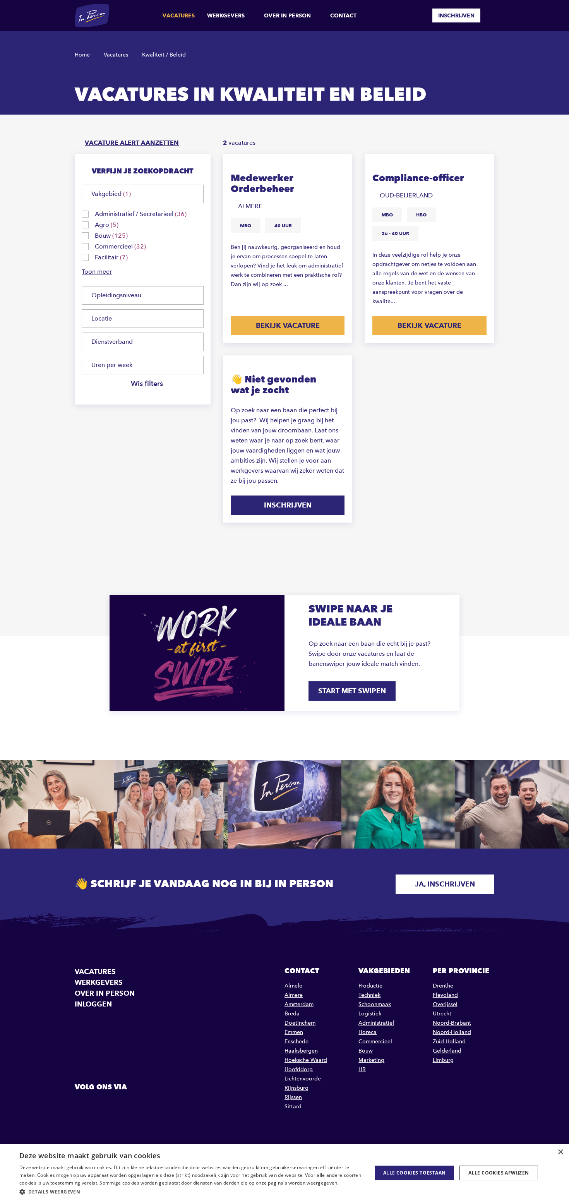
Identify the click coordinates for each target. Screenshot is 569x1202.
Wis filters (147, 384)
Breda (292, 1013)
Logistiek (369, 1013)
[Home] (92, 15)
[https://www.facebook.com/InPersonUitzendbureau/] (82, 1104)
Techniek (369, 995)
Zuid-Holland (449, 1041)
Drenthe (443, 986)
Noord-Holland (452, 1032)
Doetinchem (299, 1023)
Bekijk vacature (288, 325)
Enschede (296, 1041)
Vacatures (179, 15)
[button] (190, 1192)
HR (362, 1069)
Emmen (293, 1032)
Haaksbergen (301, 1051)
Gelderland (447, 1051)
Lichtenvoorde (302, 1078)
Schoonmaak (374, 1004)
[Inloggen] (491, 15)
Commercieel (375, 1041)
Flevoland (445, 995)
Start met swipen (352, 691)
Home (82, 54)
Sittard (293, 1106)
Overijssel (445, 1004)
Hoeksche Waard (305, 1060)
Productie (370, 986)
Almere (293, 995)
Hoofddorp (298, 1069)
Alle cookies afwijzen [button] (498, 1172)
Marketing (371, 1060)
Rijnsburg (296, 1088)
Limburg (443, 1060)
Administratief (376, 1023)
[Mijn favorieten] (421, 15)
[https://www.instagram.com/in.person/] (121, 1104)
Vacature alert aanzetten (132, 142)
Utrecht (442, 1013)
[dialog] (284, 1173)
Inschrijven (456, 15)
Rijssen (293, 1097)
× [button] (560, 1152)
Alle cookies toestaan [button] (414, 1172)
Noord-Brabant (452, 1023)
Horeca (367, 1032)
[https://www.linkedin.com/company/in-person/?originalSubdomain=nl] (101, 1104)
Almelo (293, 986)
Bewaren (339, 165)
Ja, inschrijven (445, 884)
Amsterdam (299, 1004)
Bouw (365, 1051)
